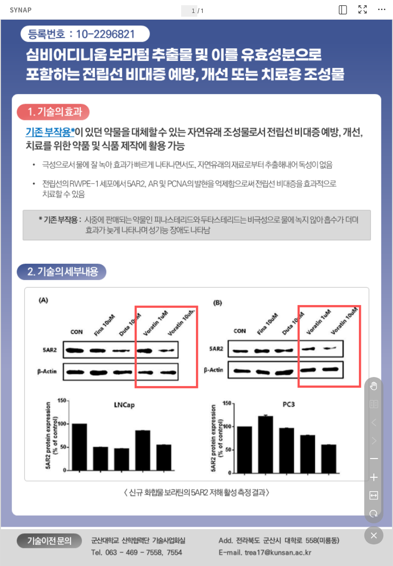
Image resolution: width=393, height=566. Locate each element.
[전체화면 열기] (362, 9)
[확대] (373, 477)
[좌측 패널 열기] (343, 9)
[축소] (373, 459)
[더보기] (381, 9)
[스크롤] (373, 386)
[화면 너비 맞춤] (373, 495)
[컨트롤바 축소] (373, 535)
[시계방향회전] (373, 514)
